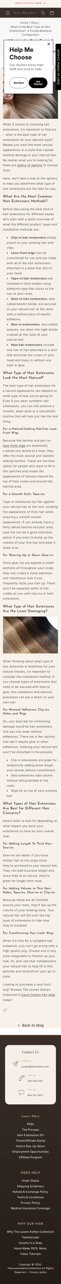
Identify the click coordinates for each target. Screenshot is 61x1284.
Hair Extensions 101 (30, 1135)
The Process (30, 1129)
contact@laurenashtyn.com (35, 1066)
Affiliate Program (30, 1157)
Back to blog (33, 1025)
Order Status (30, 1180)
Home (24, 22)
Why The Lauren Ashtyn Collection (30, 1231)
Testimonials (30, 1237)
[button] (8, 13)
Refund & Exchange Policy (30, 1191)
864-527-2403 (35, 1095)
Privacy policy (38, 1272)
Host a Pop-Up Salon (30, 1146)
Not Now (19, 82)
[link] (49, 44)
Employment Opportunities (30, 1151)
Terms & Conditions (30, 1197)
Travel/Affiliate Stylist (30, 1140)
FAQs (30, 1124)
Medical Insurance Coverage (30, 1208)
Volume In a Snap (30, 1243)
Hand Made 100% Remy (30, 1248)
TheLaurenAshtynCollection (24, 1268)
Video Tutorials (30, 1254)
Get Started (38, 82)
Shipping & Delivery (30, 1186)
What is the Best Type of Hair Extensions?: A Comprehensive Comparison (30, 30)
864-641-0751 (35, 1081)
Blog (34, 22)
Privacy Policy (30, 1202)
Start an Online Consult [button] (58, 67)
